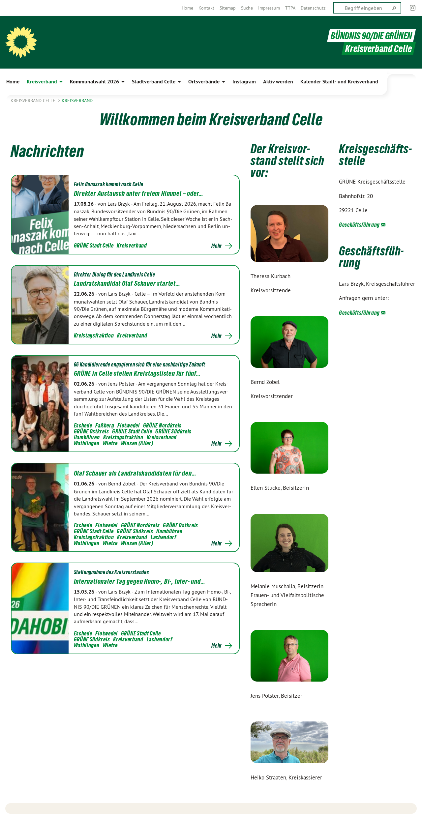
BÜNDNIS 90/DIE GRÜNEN (371, 35)
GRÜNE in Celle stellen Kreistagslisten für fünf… (137, 373)
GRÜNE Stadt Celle (94, 245)
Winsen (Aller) (137, 443)
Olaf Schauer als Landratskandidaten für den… (135, 473)
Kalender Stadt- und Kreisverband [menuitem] (339, 81)
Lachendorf (163, 537)
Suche (247, 8)
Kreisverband (77, 100)
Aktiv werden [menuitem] (278, 81)
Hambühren (87, 437)
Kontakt (206, 8)
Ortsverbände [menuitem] (204, 81)
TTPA (290, 8)
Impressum (269, 8)
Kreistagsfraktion (94, 335)
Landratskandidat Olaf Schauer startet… (127, 283)
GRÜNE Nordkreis (162, 425)
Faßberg (104, 425)
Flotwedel (128, 425)
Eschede (83, 425)
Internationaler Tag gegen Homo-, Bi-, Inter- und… (139, 581)
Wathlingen (87, 443)
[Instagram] (413, 8)
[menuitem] (187, 8)
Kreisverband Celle (34, 100)
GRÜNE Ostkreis (91, 431)
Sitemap (228, 8)
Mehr (216, 246)
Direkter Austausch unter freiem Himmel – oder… (139, 193)
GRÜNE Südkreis (173, 431)
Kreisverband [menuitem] (42, 81)
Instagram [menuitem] (244, 81)
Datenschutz (313, 8)
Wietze (110, 443)
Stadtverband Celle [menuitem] (153, 81)
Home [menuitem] (12, 81)
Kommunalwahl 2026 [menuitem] (94, 81)
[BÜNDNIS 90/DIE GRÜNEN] (21, 42)
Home (187, 8)
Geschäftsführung (359, 224)
